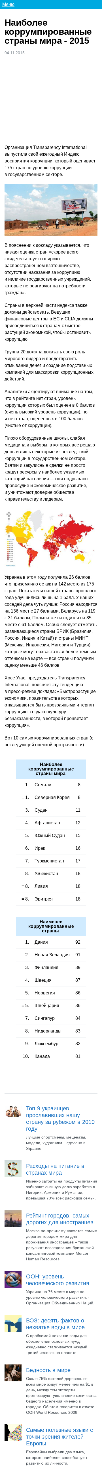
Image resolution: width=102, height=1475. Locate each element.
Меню (8, 4)
